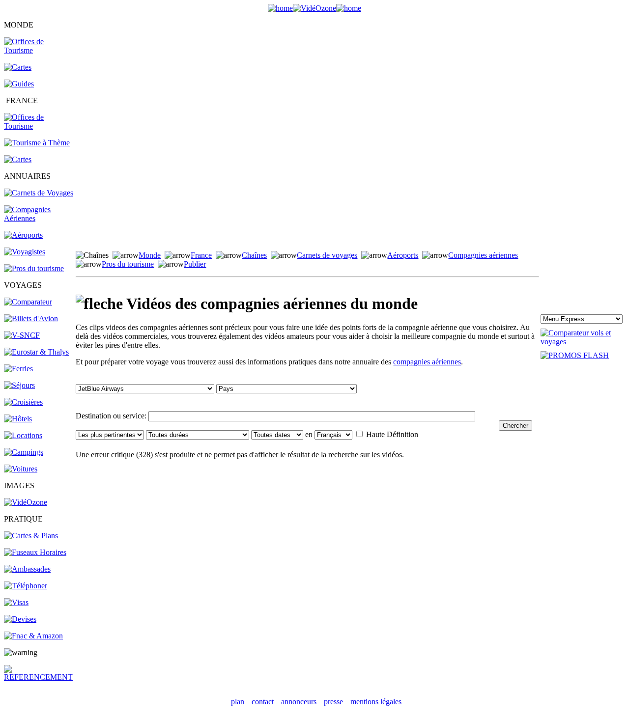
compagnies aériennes (427, 362)
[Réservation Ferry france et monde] (18, 368)
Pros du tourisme (128, 264)
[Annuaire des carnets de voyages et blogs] (38, 193)
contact (263, 701)
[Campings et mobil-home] (23, 452)
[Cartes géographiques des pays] (17, 67)
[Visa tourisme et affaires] (16, 602)
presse (333, 701)
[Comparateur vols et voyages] (28, 302)
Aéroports (402, 255)
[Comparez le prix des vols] (583, 341)
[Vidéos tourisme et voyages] (25, 502)
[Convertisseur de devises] (20, 619)
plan (237, 701)
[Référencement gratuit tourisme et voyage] (39, 677)
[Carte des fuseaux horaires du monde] (35, 552)
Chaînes (254, 255)
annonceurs (298, 701)
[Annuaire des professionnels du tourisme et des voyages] (34, 268)
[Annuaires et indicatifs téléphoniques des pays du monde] (25, 585)
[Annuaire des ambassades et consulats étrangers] (27, 569)
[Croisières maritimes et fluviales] (23, 402)
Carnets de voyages (327, 255)
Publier (195, 264)
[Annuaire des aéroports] (23, 235)
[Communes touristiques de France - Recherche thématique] (37, 142)
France (201, 255)
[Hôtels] (18, 418)
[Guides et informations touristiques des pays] (19, 84)
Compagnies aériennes (483, 255)
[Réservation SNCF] (22, 335)
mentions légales (375, 701)
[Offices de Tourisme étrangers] (39, 50)
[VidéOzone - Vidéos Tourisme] (314, 8)
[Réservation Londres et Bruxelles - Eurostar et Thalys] (36, 352)
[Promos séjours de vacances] (19, 385)
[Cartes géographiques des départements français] (17, 159)
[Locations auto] (20, 469)
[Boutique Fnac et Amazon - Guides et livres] (33, 636)
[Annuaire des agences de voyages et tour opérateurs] (24, 252)
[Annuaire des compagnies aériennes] (39, 218)
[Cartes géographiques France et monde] (31, 535)
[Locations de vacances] (23, 435)
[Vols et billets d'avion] (31, 318)
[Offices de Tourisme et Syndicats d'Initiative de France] (39, 126)
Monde (150, 255)
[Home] (280, 8)
